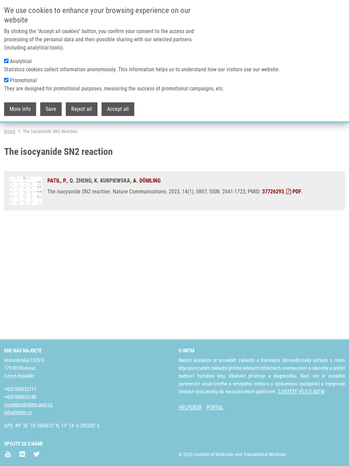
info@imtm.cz (18, 412)
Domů (9, 131)
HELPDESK (190, 407)
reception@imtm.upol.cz (28, 405)
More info (20, 109)
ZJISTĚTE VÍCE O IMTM (301, 392)
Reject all (81, 109)
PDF (296, 191)
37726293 (273, 191)
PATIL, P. (57, 180)
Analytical (21, 61)
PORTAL (215, 407)
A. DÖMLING (147, 180)
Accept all (118, 109)
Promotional (23, 80)
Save (51, 109)
